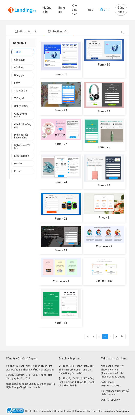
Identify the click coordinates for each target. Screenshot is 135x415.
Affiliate (28, 411)
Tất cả (17, 52)
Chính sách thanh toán (86, 411)
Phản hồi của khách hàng (21, 136)
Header (18, 163)
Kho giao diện (74, 10)
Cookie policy (122, 411)
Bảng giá (61, 9)
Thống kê (19, 98)
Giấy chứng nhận (20, 115)
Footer (17, 171)
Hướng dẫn (47, 9)
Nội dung (19, 67)
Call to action (21, 106)
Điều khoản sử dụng (43, 411)
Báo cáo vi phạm (106, 411)
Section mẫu (60, 31)
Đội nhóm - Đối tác (22, 146)
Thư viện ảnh (21, 90)
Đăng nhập (121, 10)
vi (105, 9)
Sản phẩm (19, 59)
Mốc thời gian (21, 155)
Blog (90, 9)
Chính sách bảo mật (64, 411)
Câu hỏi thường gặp (22, 125)
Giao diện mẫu (28, 31)
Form (17, 82)
